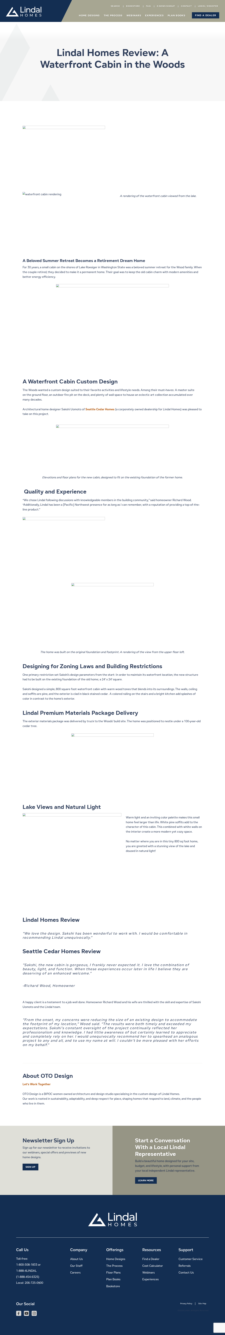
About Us (76, 1259)
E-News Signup (166, 6)
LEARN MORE (146, 1180)
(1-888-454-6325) (27, 1277)
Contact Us (186, 1273)
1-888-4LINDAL (26, 1271)
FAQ (148, 6)
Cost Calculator (152, 1266)
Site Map (202, 1303)
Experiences (154, 15)
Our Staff (76, 1266)
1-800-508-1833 (26, 1265)
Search (115, 6)
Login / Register (208, 6)
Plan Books (176, 15)
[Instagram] (34, 1313)
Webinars (134, 15)
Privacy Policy (186, 1303)
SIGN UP (30, 1166)
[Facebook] (18, 1313)
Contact (186, 6)
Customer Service (191, 1259)
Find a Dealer (150, 1259)
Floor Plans (113, 1273)
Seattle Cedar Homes (99, 409)
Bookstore (133, 6)
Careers (75, 1273)
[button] (205, 15)
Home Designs (89, 15)
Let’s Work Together (37, 1084)
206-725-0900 (34, 1283)
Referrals (185, 1266)
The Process (113, 15)
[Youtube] (26, 1313)
